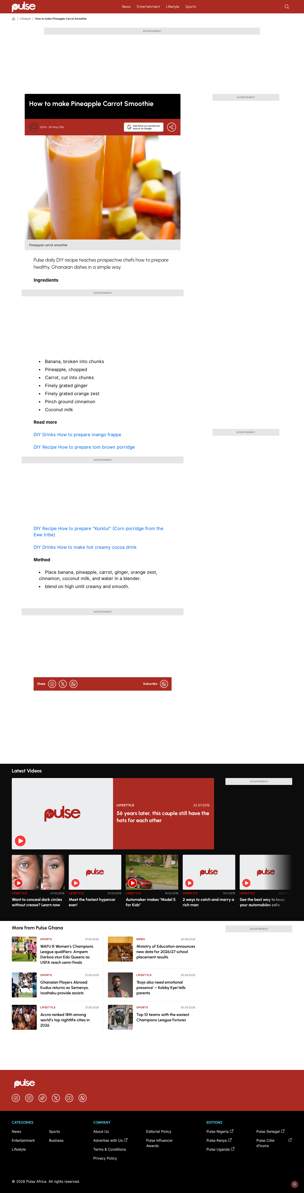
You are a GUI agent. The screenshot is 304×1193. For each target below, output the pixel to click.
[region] (152, 885)
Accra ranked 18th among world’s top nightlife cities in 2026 (65, 1020)
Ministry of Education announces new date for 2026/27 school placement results (165, 952)
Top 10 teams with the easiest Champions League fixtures (162, 1017)
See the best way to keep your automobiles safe (262, 902)
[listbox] (152, 885)
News (126, 6)
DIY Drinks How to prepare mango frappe (77, 434)
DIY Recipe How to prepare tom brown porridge (84, 447)
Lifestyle (172, 6)
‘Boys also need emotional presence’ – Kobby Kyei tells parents (161, 987)
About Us (101, 1131)
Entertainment (148, 6)
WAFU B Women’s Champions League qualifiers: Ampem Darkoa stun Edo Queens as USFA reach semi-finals (66, 954)
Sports (190, 6)
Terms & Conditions (109, 1149)
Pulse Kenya (217, 1140)
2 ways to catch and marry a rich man (208, 902)
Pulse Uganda (218, 1149)
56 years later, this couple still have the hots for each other (163, 817)
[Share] (171, 127)
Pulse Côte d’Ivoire (265, 1143)
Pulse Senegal (268, 1131)
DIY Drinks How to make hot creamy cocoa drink (85, 547)
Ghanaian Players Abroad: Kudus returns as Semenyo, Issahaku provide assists (64, 987)
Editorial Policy (158, 1131)
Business (56, 1140)
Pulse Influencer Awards (159, 1143)
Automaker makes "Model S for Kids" (151, 902)
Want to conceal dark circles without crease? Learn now (37, 902)
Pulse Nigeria (218, 1131)
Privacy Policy (105, 1158)
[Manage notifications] (294, 1184)
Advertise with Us (108, 1140)
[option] (38, 886)
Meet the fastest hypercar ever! (92, 902)
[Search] (287, 7)
